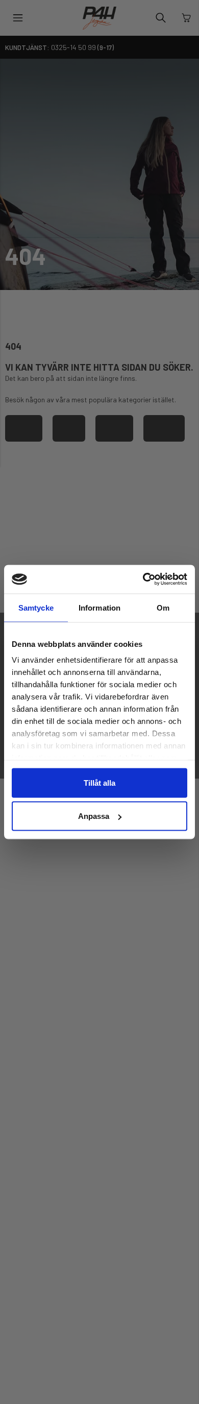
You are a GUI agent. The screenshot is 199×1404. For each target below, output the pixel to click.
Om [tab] (163, 607)
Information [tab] (99, 607)
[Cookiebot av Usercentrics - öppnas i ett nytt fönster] (143, 579)
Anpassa (93, 816)
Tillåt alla (99, 782)
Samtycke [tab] (36, 607)
